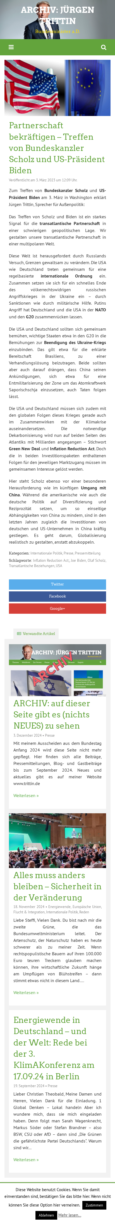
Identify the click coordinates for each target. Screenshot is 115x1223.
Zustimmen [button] (94, 1205)
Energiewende (59, 906)
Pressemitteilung (87, 553)
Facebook (57, 596)
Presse (68, 553)
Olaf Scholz (97, 560)
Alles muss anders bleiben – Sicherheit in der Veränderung (57, 886)
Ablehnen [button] (46, 1215)
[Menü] (11, 47)
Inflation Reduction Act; (51, 560)
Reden (84, 912)
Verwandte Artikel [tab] (39, 634)
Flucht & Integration (29, 912)
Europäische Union (87, 906)
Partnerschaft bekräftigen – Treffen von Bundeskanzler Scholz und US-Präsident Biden (57, 148)
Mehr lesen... (69, 1215)
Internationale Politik (46, 553)
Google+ (57, 608)
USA (59, 565)
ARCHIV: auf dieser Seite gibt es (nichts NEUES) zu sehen (51, 714)
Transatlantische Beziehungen (31, 565)
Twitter (57, 584)
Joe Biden (78, 560)
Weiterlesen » (26, 795)
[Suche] (103, 47)
